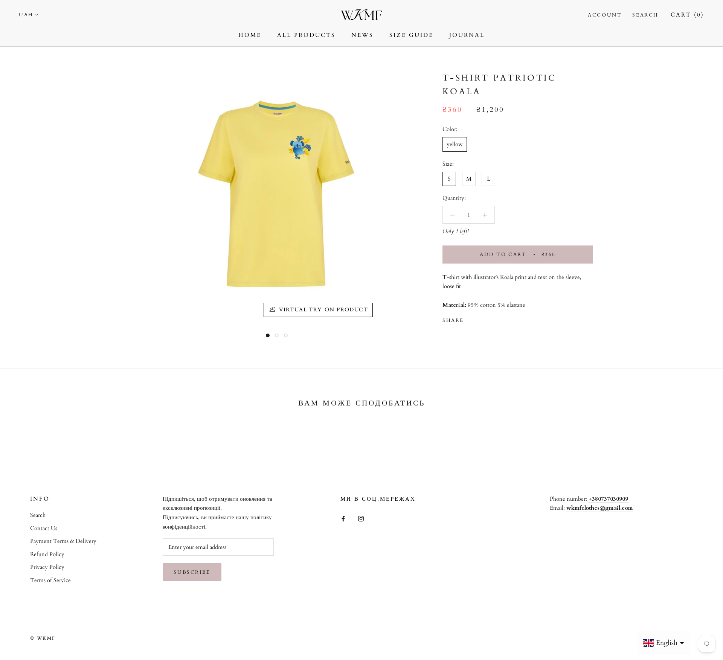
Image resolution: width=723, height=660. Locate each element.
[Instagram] (361, 518)
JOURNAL (467, 35)
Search (645, 15)
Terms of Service (50, 580)
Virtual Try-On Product (323, 309)
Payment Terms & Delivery (63, 541)
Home (249, 35)
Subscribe (192, 572)
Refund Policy (47, 554)
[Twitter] (481, 319)
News (362, 35)
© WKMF (42, 638)
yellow (455, 144)
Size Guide (411, 35)
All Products (306, 35)
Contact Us (43, 528)
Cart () (687, 14)
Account (605, 15)
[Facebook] (471, 319)
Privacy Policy (47, 567)
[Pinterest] (490, 319)
